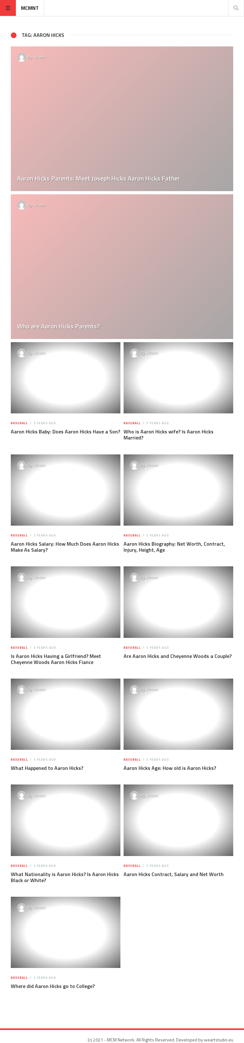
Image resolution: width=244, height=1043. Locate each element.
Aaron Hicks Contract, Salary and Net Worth (174, 874)
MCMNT (30, 8)
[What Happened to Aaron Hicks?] (66, 714)
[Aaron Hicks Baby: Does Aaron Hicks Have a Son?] (66, 377)
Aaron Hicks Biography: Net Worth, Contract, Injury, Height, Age (174, 547)
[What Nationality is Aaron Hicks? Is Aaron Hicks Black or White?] (66, 820)
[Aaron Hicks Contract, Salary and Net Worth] (178, 820)
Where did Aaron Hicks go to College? (53, 986)
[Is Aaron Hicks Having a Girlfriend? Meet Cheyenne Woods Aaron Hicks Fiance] (66, 602)
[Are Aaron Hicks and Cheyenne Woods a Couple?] (178, 602)
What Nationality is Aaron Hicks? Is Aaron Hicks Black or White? (65, 877)
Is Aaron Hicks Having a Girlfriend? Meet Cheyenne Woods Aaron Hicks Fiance (56, 659)
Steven (39, 57)
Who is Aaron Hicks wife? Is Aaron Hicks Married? (169, 434)
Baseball (19, 423)
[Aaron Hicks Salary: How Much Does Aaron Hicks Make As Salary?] (66, 490)
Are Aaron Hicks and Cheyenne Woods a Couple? (178, 656)
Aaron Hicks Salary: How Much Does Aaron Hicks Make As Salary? (65, 547)
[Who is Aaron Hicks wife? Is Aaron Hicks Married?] (178, 377)
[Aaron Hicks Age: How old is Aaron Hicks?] (178, 714)
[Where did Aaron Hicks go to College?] (66, 932)
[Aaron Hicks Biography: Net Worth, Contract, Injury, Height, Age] (178, 490)
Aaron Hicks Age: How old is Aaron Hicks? (170, 768)
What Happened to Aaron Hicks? (47, 768)
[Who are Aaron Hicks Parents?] (122, 266)
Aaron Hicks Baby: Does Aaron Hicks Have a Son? (65, 431)
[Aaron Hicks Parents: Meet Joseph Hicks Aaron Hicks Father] (122, 118)
